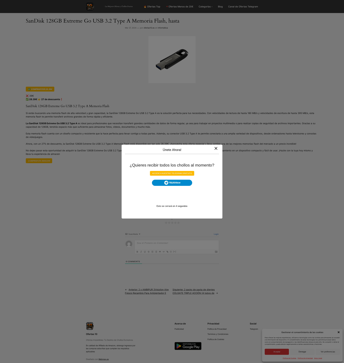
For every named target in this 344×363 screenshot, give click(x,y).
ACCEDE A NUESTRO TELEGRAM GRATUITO (172, 173)
